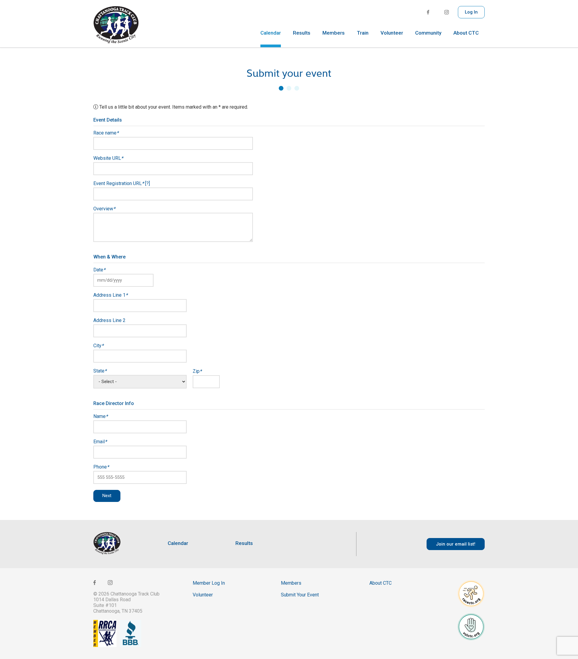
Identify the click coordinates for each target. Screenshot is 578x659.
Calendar (270, 33)
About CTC (466, 33)
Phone (101, 467)
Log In (471, 12)
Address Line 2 (109, 320)
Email (100, 441)
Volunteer (392, 33)
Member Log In (209, 583)
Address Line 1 (110, 295)
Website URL (108, 158)
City (98, 345)
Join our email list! (455, 544)
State (100, 371)
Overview (104, 208)
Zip (197, 371)
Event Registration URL (121, 183)
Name (100, 416)
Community (428, 33)
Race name (106, 133)
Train (362, 33)
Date (99, 270)
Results (301, 33)
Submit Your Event (300, 595)
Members (333, 33)
